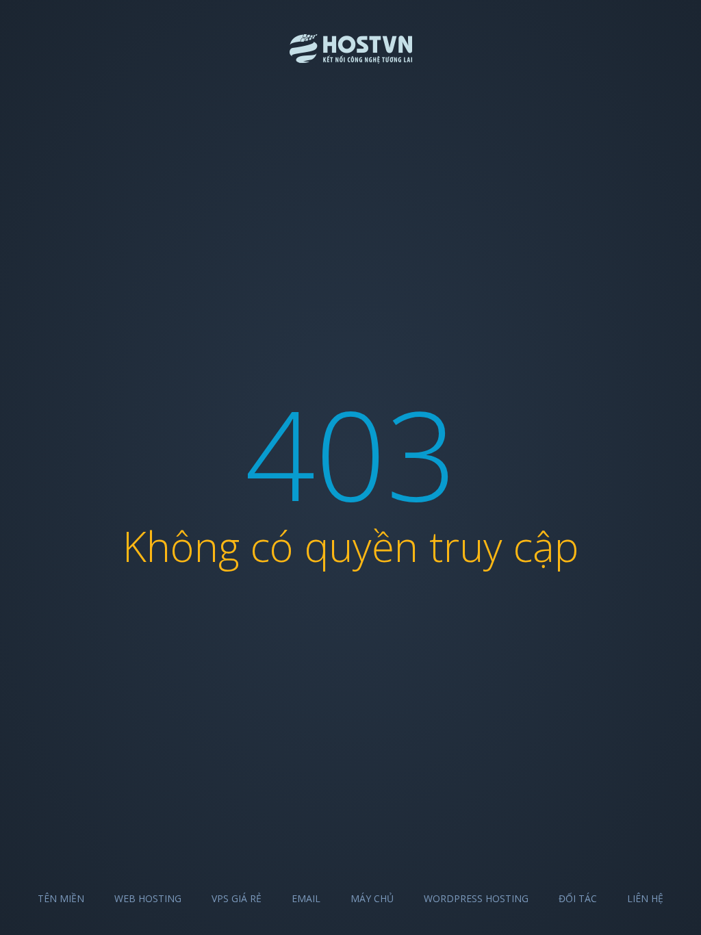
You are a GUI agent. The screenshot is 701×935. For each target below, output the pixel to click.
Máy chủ (372, 898)
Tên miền (61, 898)
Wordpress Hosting (476, 898)
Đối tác (578, 898)
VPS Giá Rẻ (237, 898)
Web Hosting (147, 898)
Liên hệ (645, 898)
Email (306, 898)
